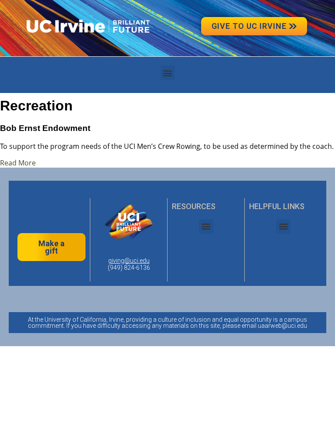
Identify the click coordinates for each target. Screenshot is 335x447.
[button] (168, 72)
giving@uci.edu (129, 260)
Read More (18, 163)
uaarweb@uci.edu (282, 325)
